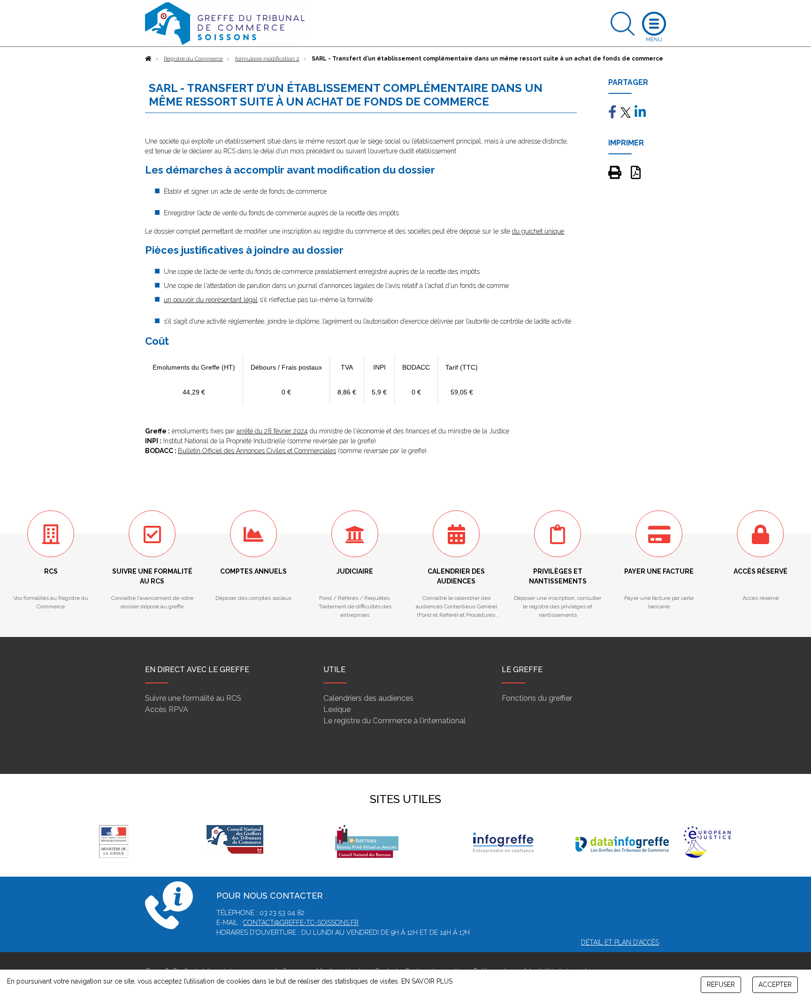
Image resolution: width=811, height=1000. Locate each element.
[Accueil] (148, 58)
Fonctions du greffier (537, 698)
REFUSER (721, 984)
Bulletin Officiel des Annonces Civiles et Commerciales (257, 451)
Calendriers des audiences (368, 698)
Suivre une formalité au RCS (193, 698)
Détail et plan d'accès (620, 942)
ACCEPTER (775, 984)
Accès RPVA (166, 709)
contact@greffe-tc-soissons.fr (301, 922)
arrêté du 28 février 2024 (272, 431)
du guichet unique (538, 231)
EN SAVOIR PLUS (426, 981)
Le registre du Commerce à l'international (394, 720)
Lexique (337, 709)
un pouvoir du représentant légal (211, 299)
